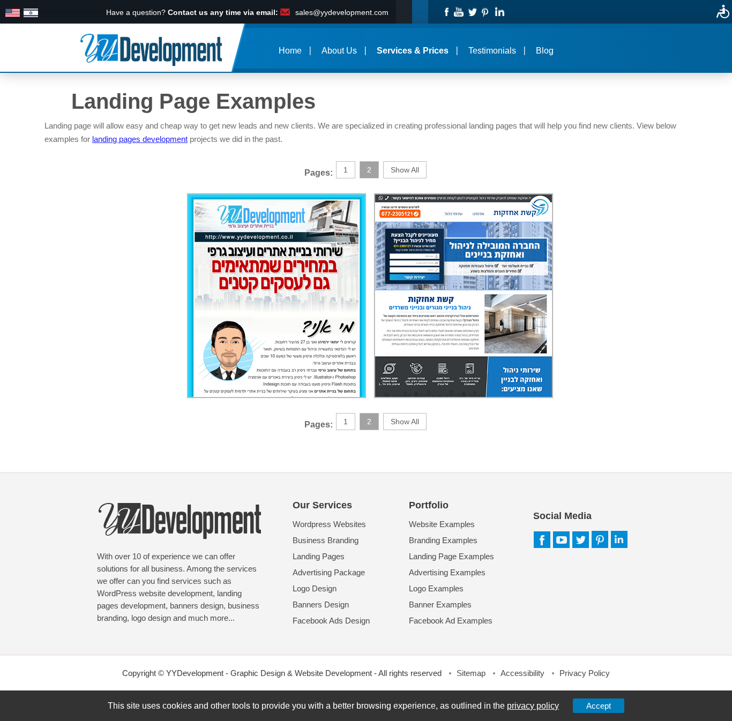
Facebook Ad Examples (450, 620)
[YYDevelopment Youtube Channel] (459, 11)
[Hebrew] (31, 13)
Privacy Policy (584, 673)
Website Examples (442, 524)
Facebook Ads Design (331, 620)
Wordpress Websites (329, 524)
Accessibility (522, 673)
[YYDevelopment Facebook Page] (445, 11)
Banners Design (321, 604)
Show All (405, 170)
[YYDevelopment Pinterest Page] (485, 11)
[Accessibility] (723, 11)
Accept (598, 705)
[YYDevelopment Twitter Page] (472, 11)
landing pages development (140, 139)
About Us (339, 50)
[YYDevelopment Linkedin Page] (499, 11)
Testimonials (492, 50)
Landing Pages (319, 556)
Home (290, 50)
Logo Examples (436, 588)
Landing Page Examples (451, 556)
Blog (545, 50)
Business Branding (325, 540)
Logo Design (315, 588)
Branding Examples (443, 540)
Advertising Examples (447, 572)
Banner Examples (440, 604)
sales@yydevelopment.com (342, 12)
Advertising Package (329, 572)
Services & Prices (413, 50)
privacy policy (533, 705)
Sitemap (471, 673)
